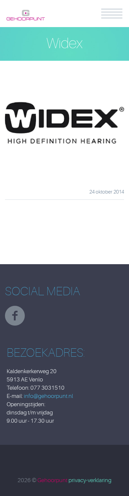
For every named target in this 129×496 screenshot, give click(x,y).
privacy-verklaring (89, 480)
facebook (15, 316)
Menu (111, 13)
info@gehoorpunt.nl (48, 396)
